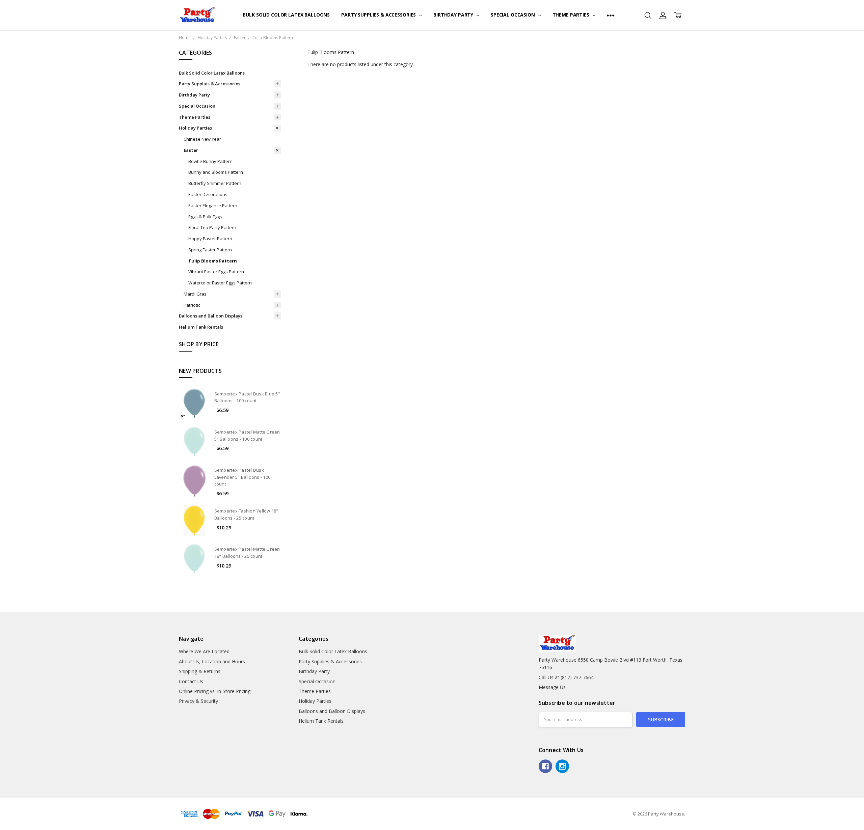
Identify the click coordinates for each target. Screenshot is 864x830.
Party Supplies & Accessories (379, 14)
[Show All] (610, 15)
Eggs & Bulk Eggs (205, 217)
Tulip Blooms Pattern (212, 261)
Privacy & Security (198, 701)
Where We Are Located (204, 651)
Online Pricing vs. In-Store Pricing (214, 691)
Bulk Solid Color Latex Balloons (286, 14)
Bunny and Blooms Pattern (215, 172)
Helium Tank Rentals (201, 327)
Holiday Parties (195, 128)
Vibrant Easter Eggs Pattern (216, 272)
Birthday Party (454, 14)
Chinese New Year (202, 139)
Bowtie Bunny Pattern (210, 161)
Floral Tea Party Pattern (212, 227)
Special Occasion (513, 14)
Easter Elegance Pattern (212, 205)
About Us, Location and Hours (212, 661)
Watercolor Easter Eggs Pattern (220, 283)
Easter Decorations (207, 194)
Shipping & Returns (199, 671)
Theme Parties (571, 14)
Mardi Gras (195, 294)
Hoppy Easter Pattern (210, 239)
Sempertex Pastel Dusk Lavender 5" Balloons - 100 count (242, 477)
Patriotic (192, 305)
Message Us (552, 687)
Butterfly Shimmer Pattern (214, 183)
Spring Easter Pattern (210, 250)
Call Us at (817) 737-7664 (566, 677)
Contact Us (191, 681)
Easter (191, 150)
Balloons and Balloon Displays (210, 316)
